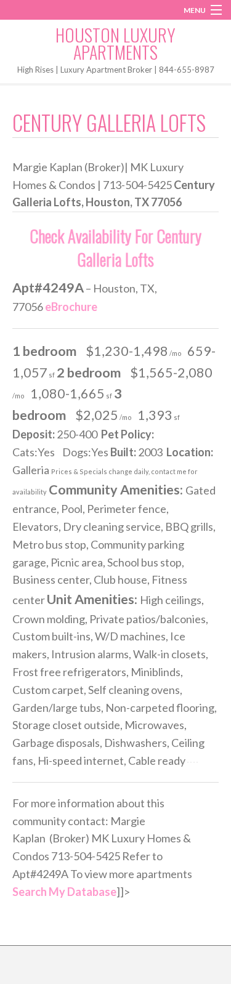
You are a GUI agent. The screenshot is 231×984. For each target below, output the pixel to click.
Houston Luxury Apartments (115, 43)
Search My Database (64, 891)
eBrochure (71, 306)
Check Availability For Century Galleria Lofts (115, 248)
